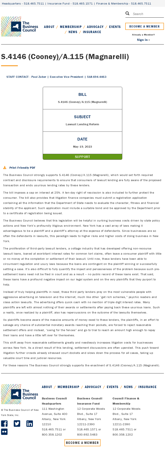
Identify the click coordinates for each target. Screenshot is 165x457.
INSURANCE (92, 32)
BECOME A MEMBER (144, 26)
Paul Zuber (38, 77)
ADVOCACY (95, 26)
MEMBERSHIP (71, 26)
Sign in (142, 40)
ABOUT (49, 26)
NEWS (73, 32)
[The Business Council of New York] (19, 21)
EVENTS (115, 26)
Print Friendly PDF (22, 168)
